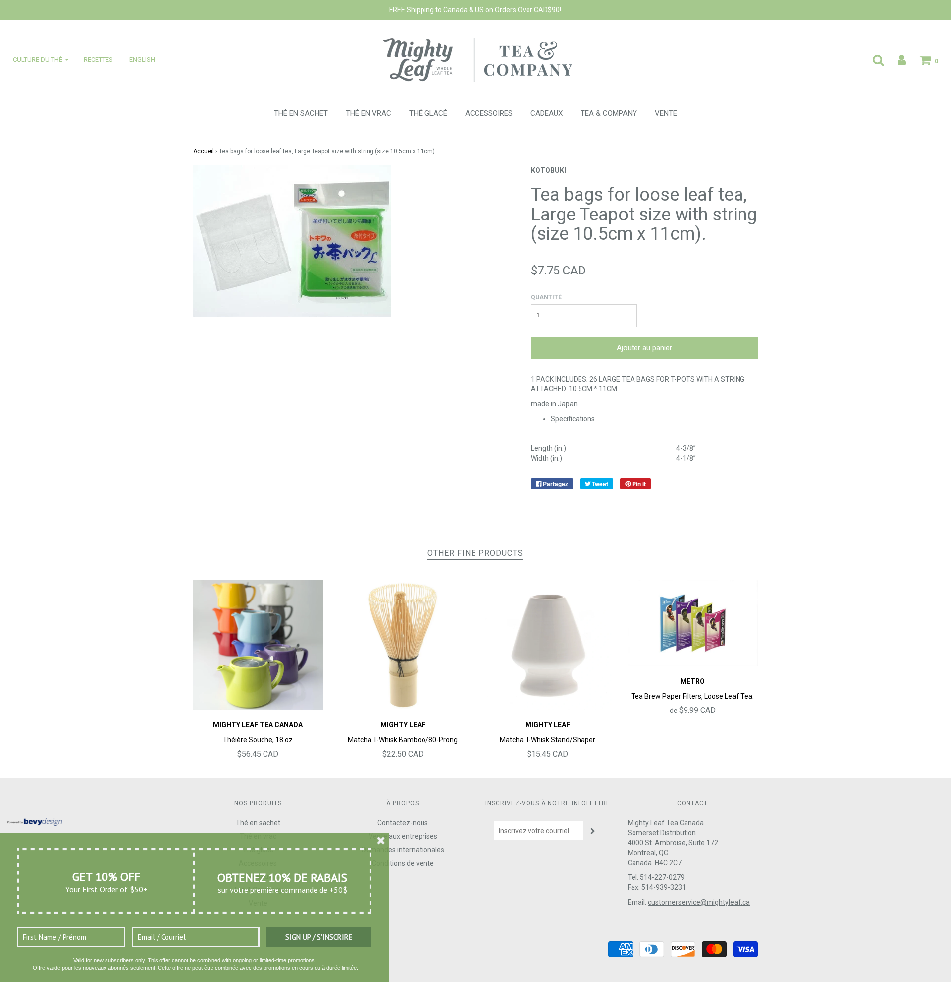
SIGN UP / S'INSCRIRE (319, 937)
